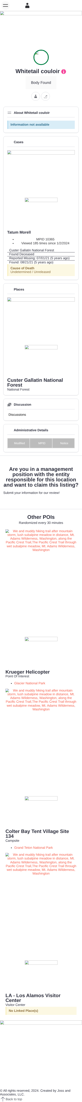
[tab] (17, 415)
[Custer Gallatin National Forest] (41, 250)
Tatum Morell (19, 232)
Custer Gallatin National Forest (35, 382)
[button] (5, 5)
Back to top (14, 1099)
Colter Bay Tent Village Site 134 (37, 834)
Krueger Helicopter (27, 672)
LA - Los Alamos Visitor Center (33, 998)
